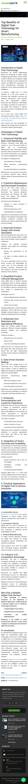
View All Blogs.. (12, 742)
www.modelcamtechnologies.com (11, 675)
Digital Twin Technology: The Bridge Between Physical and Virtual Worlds (14, 118)
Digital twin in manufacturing (10, 514)
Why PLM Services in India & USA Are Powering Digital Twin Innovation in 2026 (16, 728)
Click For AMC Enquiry (14, 710)
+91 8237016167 (6, 8)
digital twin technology (15, 659)
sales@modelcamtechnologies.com (10, 10)
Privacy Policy (14, 782)
